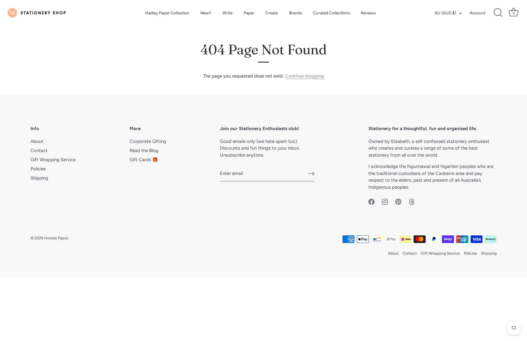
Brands (295, 12)
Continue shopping (304, 76)
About (36, 141)
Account (478, 12)
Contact (39, 150)
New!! (205, 12)
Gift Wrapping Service (53, 159)
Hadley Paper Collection (167, 12)
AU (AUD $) (445, 12)
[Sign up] (311, 174)
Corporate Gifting (148, 141)
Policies (38, 169)
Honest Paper (56, 238)
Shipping (39, 178)
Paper (249, 12)
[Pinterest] (398, 201)
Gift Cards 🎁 (144, 159)
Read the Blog (144, 150)
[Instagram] (385, 201)
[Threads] (412, 201)
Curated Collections (331, 12)
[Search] (498, 13)
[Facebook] (371, 201)
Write (227, 12)
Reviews (368, 12)
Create (271, 12)
